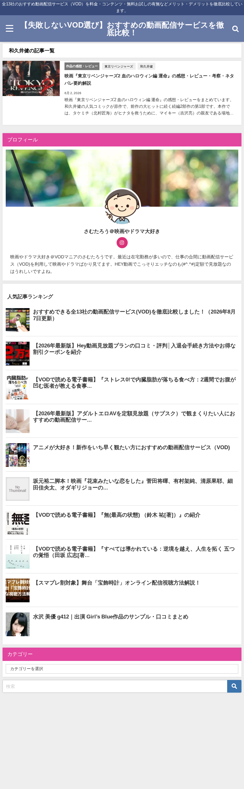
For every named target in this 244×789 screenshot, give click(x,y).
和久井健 (146, 66)
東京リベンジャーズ (119, 66)
